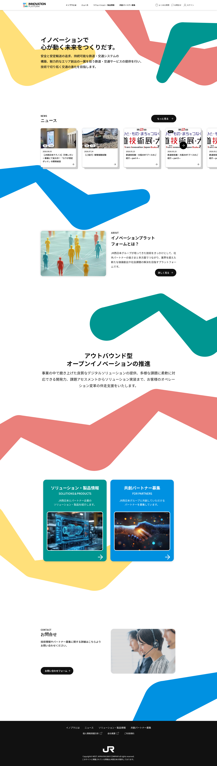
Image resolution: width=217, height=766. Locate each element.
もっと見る (163, 118)
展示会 (170, 131)
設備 (87, 146)
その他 (51, 146)
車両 (45, 146)
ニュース (84, 5)
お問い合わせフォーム (56, 670)
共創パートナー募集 (127, 5)
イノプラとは (71, 5)
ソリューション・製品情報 (103, 5)
